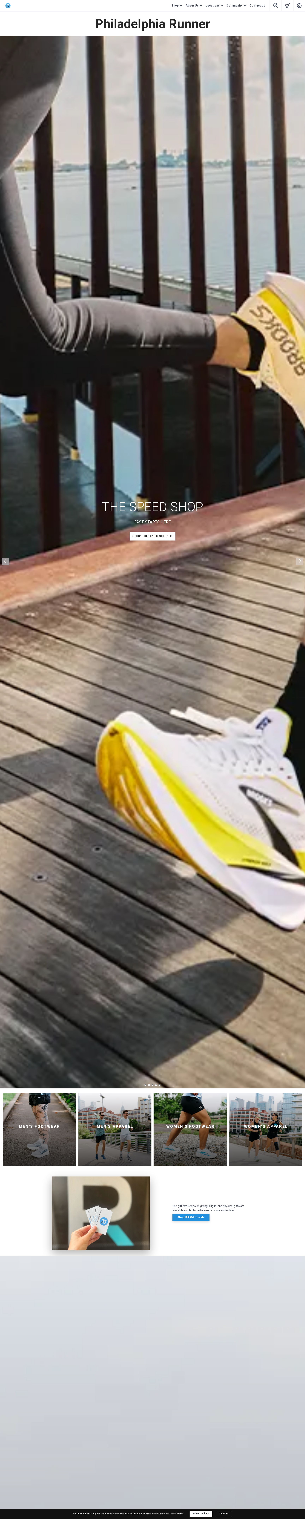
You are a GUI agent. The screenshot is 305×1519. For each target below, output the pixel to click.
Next (299, 561)
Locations (213, 5)
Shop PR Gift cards (191, 1217)
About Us (192, 5)
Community (235, 5)
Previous (5, 561)
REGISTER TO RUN (149, 543)
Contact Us (257, 5)
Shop (175, 5)
